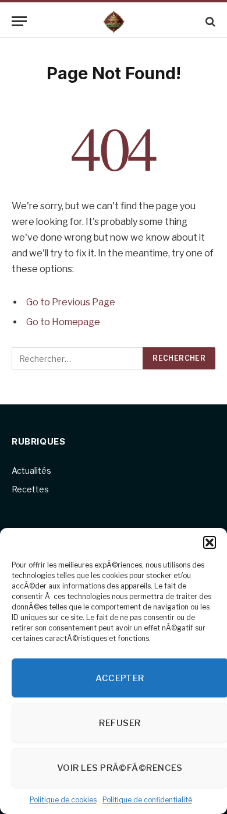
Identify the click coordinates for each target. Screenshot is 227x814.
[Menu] (19, 21)
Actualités (31, 470)
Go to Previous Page (70, 302)
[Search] (209, 21)
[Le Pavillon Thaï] (114, 21)
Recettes (30, 489)
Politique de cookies (63, 799)
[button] (209, 542)
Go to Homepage (63, 321)
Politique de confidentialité (147, 799)
